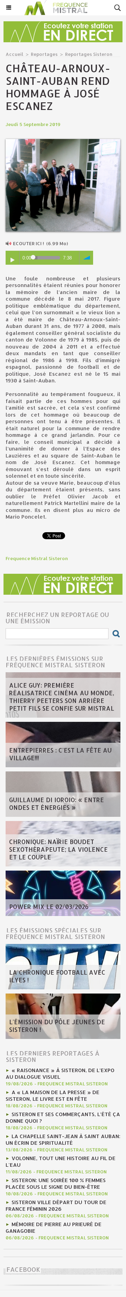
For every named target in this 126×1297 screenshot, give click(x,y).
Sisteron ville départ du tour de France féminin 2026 (56, 1205)
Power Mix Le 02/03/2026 (49, 906)
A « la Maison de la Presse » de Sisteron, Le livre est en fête (52, 1095)
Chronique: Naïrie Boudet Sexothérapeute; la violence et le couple (58, 849)
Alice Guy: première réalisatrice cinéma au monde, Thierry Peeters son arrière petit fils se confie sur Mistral (61, 696)
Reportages (44, 54)
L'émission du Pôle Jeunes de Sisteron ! (57, 1025)
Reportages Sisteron (88, 54)
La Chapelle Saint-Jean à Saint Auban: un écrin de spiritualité (63, 1139)
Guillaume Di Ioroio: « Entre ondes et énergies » (56, 803)
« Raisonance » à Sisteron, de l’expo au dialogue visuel (60, 1073)
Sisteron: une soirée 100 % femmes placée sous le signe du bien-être (56, 1183)
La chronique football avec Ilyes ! (57, 976)
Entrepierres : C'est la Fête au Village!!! (60, 754)
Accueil (14, 54)
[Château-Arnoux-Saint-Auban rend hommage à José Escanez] (63, 142)
